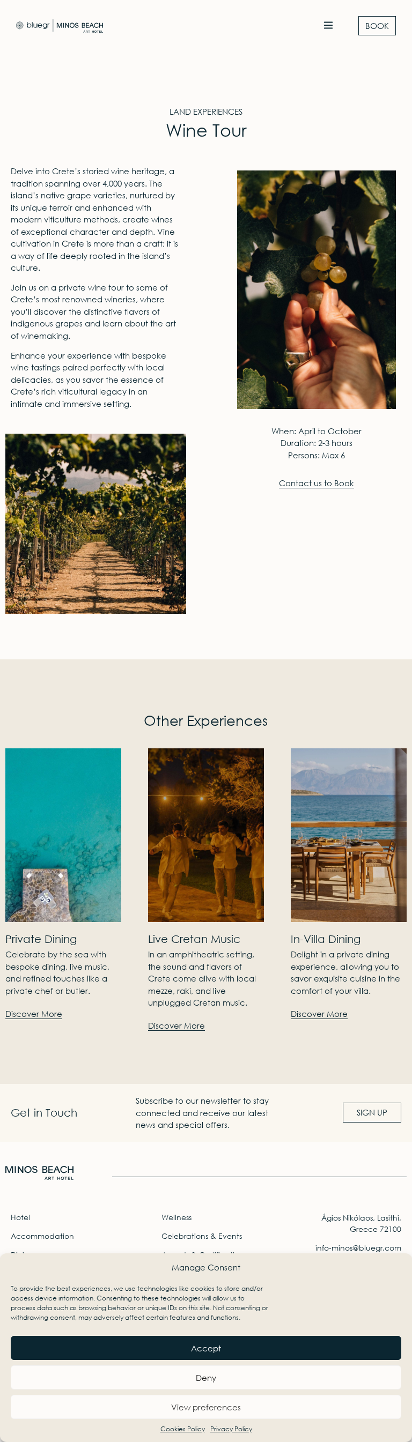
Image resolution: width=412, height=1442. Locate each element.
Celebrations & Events (201, 1236)
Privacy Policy (231, 1428)
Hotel (20, 1217)
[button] (328, 25)
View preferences (206, 1407)
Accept (206, 1348)
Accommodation (42, 1236)
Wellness (176, 1217)
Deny (206, 1377)
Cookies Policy (182, 1428)
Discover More (33, 1014)
